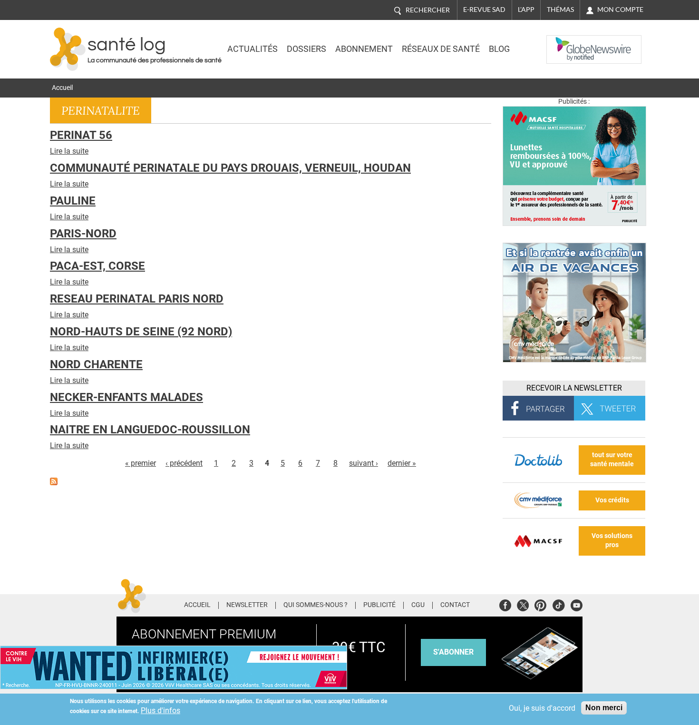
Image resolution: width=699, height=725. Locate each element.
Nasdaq (565, 42)
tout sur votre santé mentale (612, 459)
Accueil (62, 88)
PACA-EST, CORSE (97, 266)
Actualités (252, 49)
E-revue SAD (484, 9)
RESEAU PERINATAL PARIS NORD (136, 298)
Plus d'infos (160, 710)
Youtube (576, 603)
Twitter (523, 603)
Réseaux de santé (441, 49)
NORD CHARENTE (96, 364)
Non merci (603, 708)
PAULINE (73, 200)
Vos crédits (612, 500)
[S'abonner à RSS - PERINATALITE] (54, 480)
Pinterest (540, 603)
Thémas (560, 9)
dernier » (402, 463)
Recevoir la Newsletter (574, 387)
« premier (140, 463)
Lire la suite (69, 151)
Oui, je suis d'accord (542, 708)
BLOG (499, 49)
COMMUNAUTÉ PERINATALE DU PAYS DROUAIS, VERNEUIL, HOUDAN (230, 168)
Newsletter (247, 605)
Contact (455, 605)
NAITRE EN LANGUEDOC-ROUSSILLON (150, 429)
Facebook (505, 603)
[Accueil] (68, 49)
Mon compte (620, 9)
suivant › (363, 463)
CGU (418, 605)
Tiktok (558, 603)
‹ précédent (184, 463)
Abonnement (364, 49)
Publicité (379, 605)
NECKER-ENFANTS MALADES (126, 397)
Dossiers (306, 49)
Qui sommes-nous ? (315, 605)
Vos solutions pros (612, 540)
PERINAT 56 (81, 135)
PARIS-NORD (83, 233)
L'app (526, 9)
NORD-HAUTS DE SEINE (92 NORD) (141, 331)
